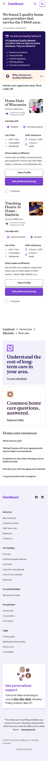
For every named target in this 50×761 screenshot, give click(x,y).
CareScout (9, 329)
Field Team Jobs (10, 528)
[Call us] (42, 4)
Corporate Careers (11, 523)
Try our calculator (17, 379)
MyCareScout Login (11, 595)
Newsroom (7, 533)
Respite (14, 127)
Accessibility (8, 652)
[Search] (35, 4)
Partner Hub (8, 611)
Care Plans (7, 564)
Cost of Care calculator (13, 574)
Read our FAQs (15, 420)
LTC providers (9, 616)
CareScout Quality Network (14, 559)
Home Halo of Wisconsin (15, 103)
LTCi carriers (8, 621)
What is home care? (12, 441)
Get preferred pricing (24, 181)
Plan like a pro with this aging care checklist (24, 469)
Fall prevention (18, 237)
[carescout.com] (16, 4)
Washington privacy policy (14, 642)
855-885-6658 (22, 699)
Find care (7, 554)
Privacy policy (9, 637)
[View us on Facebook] (36, 497)
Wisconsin (8, 333)
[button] (16, 114)
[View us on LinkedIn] (42, 497)
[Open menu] (4, 4)
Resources (7, 580)
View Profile (24, 172)
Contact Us (7, 538)
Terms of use (8, 647)
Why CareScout (9, 518)
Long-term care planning (13, 569)
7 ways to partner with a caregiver (19, 476)
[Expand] (41, 76)
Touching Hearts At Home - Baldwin (13, 209)
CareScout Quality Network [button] (22, 41)
